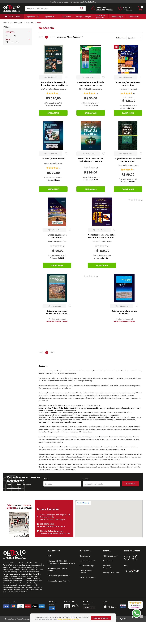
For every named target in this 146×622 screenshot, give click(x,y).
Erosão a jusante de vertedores (57, 236)
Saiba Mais (92, 2)
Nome (46, 479)
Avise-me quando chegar (57, 321)
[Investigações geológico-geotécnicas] (128, 59)
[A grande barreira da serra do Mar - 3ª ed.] (128, 135)
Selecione (131, 38)
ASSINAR (130, 483)
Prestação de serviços (111, 572)
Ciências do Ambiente (100, 16)
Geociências (134, 16)
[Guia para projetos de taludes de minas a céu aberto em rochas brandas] (57, 288)
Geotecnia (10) (11, 36)
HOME (5, 23)
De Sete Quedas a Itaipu (53, 158)
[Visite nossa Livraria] (14, 558)
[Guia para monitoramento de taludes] (124, 288)
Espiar (50, 77)
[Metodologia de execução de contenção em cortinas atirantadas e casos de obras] (53, 59)
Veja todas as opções (12, 42)
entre (110, 9)
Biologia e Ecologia (83, 16)
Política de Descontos (87, 577)
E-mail (85, 479)
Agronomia (49, 16)
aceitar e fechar (101, 618)
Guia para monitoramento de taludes (124, 312)
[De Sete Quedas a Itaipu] (53, 135)
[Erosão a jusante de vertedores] (57, 212)
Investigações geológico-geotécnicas (128, 83)
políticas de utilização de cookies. (68, 619)
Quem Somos (108, 561)
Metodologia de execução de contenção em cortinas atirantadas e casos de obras (53, 85)
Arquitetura (66, 16)
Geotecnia (30, 23)
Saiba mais (53, 112)
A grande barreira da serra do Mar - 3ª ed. (128, 159)
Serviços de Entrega (87, 565)
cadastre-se (100, 9)
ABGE (39, 23)
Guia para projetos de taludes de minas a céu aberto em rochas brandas (57, 314)
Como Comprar (85, 556)
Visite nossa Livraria (110, 556)
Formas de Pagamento (88, 561)
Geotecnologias (117, 16)
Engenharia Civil (32, 16)
